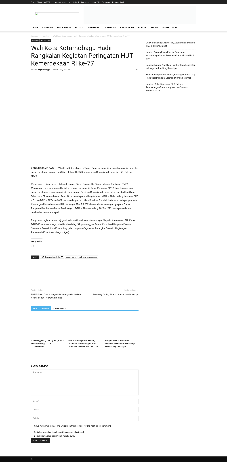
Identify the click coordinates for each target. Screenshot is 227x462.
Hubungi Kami (118, 2)
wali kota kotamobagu (88, 257)
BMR (35, 27)
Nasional (93, 27)
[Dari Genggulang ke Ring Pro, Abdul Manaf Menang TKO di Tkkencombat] (48, 326)
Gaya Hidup (64, 27)
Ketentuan (85, 2)
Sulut (154, 27)
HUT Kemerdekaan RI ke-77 (52, 257)
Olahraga (110, 27)
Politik (142, 27)
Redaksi (76, 2)
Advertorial (169, 27)
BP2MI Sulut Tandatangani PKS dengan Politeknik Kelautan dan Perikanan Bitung (56, 296)
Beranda (34, 36)
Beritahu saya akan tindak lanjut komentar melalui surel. (59, 432)
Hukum (79, 27)
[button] (192, 27)
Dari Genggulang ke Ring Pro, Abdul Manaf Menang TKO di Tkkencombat (47, 343)
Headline (46, 36)
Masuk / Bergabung (62, 2)
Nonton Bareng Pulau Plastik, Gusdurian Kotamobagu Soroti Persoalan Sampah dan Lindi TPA (83, 343)
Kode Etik (96, 2)
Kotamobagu (45, 40)
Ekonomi (47, 27)
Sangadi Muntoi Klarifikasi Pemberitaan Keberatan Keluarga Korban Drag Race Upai (120, 343)
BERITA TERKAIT (41, 308)
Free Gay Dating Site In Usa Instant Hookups (116, 294)
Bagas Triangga (44, 69)
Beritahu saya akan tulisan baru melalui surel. (54, 436)
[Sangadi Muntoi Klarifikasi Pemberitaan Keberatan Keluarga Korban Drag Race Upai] (122, 326)
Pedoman (106, 2)
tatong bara (71, 257)
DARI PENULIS (60, 308)
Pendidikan (127, 27)
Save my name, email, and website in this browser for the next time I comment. (72, 426)
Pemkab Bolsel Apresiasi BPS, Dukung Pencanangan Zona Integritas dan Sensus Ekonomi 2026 (167, 87)
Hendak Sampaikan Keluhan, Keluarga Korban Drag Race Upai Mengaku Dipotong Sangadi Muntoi (170, 76)
